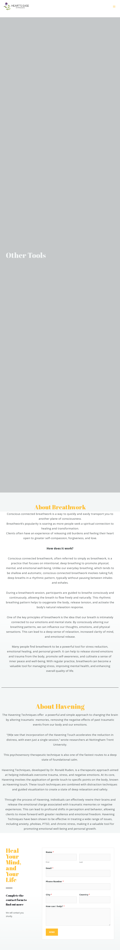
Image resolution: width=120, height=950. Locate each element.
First (47, 862)
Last (81, 862)
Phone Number (55, 881)
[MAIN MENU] (114, 6)
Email (49, 868)
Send (52, 932)
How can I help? (55, 906)
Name (50, 852)
